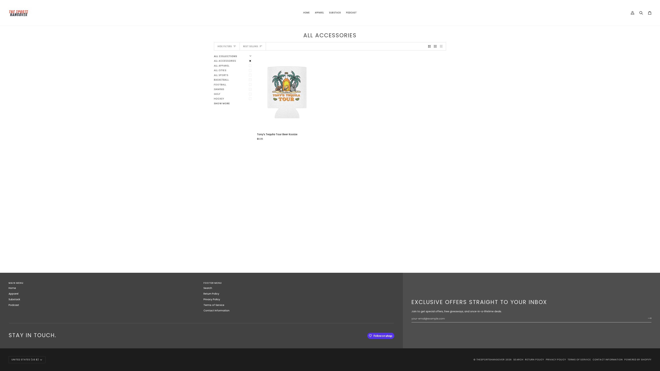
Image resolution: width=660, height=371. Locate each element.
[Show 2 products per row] (429, 46)
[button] (319, 13)
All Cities (220, 70)
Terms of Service (214, 305)
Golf (217, 94)
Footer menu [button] (213, 283)
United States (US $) (25, 359)
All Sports (221, 75)
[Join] (648, 318)
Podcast (14, 305)
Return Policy (211, 293)
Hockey (219, 98)
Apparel (13, 293)
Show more (222, 103)
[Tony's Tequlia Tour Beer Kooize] (287, 92)
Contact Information (216, 310)
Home (12, 288)
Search (208, 288)
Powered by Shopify (637, 359)
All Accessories (225, 61)
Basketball (221, 79)
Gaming (219, 89)
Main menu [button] (16, 283)
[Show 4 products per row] (442, 46)
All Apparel (221, 65)
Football (220, 84)
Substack (14, 299)
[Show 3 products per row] (435, 46)
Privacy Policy (212, 299)
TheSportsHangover (490, 359)
